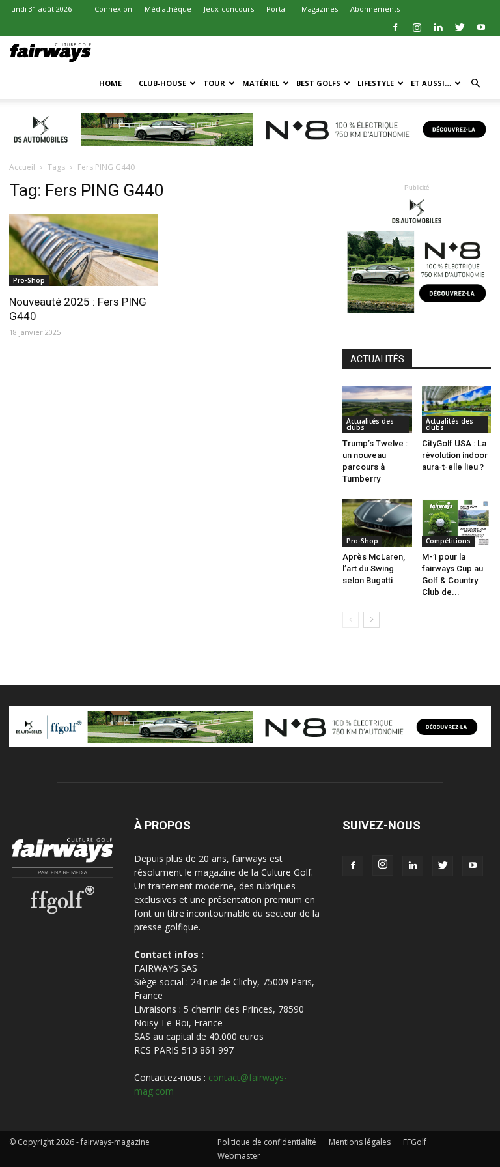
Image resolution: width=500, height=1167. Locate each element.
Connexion (113, 9)
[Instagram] (416, 27)
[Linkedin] (438, 27)
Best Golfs (318, 83)
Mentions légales (360, 1141)
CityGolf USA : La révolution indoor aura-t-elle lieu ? (455, 455)
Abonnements (375, 9)
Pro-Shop (29, 280)
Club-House (162, 83)
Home (110, 83)
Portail (277, 9)
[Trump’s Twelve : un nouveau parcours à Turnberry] (377, 409)
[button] (475, 84)
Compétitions (448, 540)
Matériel (260, 83)
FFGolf (414, 1141)
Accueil (22, 167)
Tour (214, 83)
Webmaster (238, 1155)
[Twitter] (459, 27)
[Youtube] (481, 27)
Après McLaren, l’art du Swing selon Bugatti (373, 568)
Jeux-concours (229, 9)
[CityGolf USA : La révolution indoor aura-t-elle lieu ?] (457, 409)
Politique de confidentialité (266, 1141)
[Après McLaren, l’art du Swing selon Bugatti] (377, 523)
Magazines (319, 9)
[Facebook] (395, 27)
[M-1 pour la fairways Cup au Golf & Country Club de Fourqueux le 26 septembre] (457, 523)
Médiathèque (168, 9)
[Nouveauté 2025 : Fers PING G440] (83, 250)
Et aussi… (431, 83)
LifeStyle (375, 83)
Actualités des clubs (370, 424)
